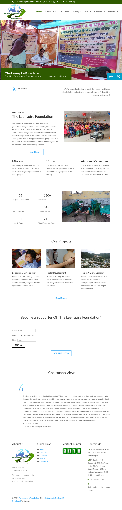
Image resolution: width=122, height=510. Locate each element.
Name (14, 330)
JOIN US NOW (61, 353)
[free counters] (71, 453)
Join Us (87, 12)
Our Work (64, 12)
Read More (35, 151)
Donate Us (113, 12)
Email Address (17, 335)
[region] (61, 49)
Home (39, 12)
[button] (118, 76)
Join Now (22, 88)
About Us (49, 12)
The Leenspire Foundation (29, 498)
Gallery (75, 12)
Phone (14, 340)
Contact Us (99, 12)
